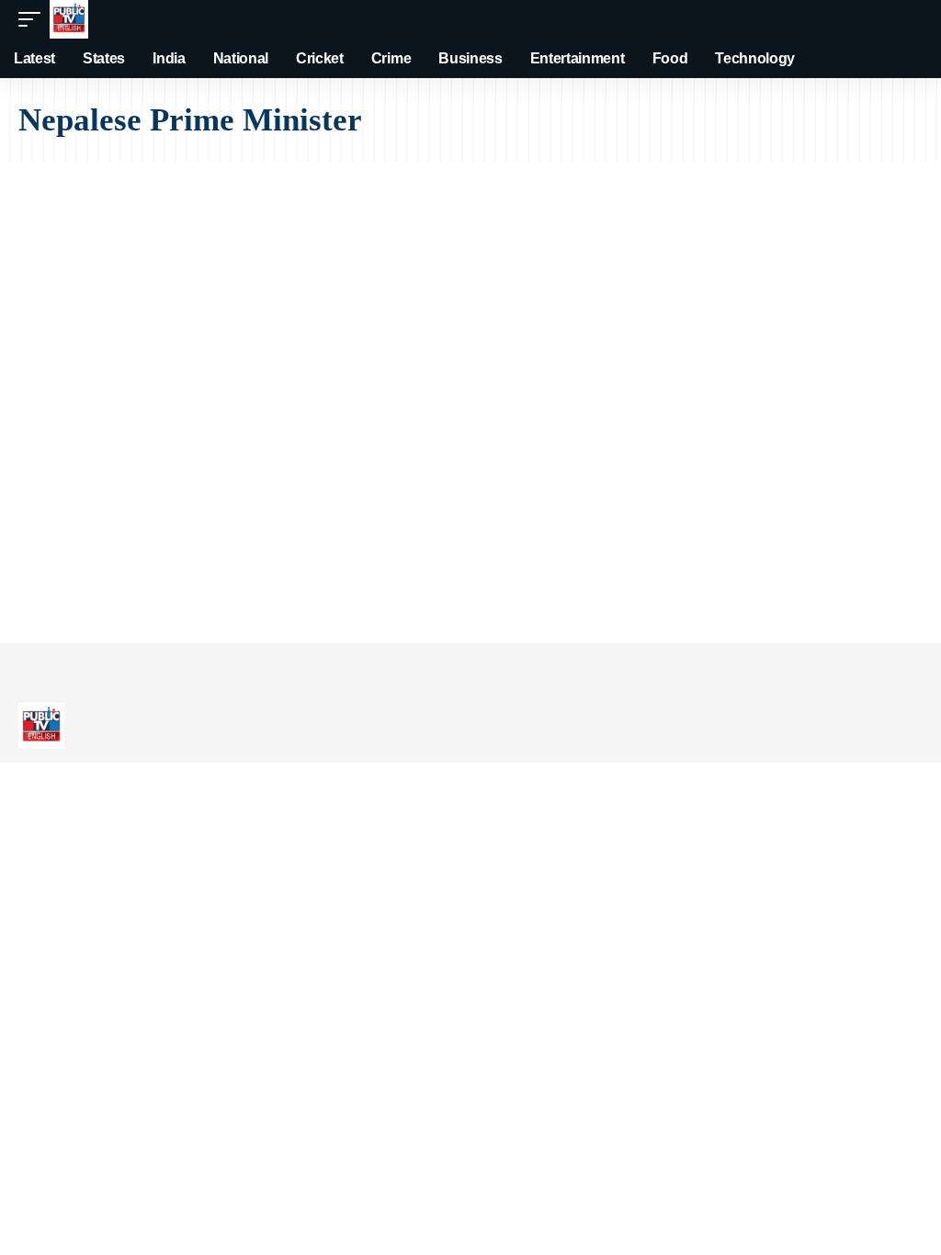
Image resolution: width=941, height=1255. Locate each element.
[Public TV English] (69, 19)
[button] (34, 19)
